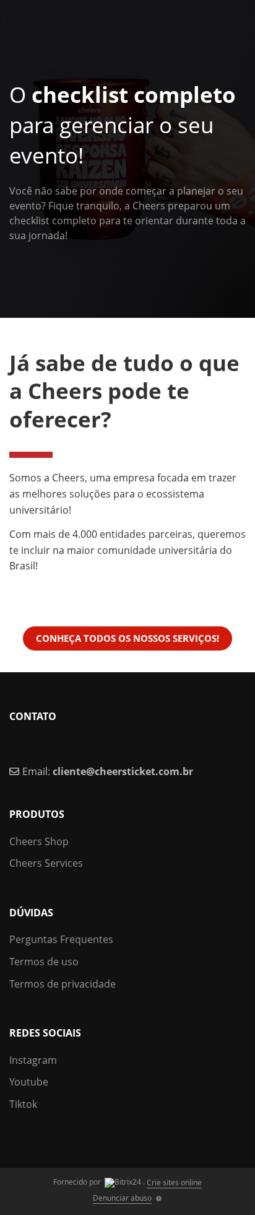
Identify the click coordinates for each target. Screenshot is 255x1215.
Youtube (28, 1082)
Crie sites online (174, 1182)
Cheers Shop (39, 841)
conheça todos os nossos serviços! (127, 638)
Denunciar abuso (122, 1198)
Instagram (33, 1060)
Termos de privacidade (62, 984)
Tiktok (23, 1104)
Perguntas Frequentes (61, 939)
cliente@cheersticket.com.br (123, 771)
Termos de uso (44, 961)
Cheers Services (46, 863)
